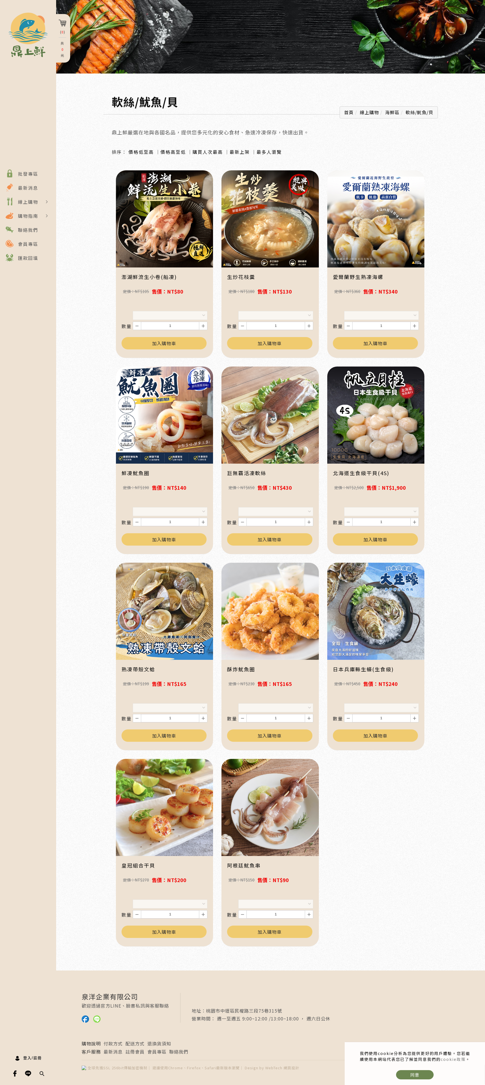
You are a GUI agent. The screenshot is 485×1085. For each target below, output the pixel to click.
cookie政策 (453, 1059)
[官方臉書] (15, 1073)
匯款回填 (28, 258)
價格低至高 (141, 151)
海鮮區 (392, 112)
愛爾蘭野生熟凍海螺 (358, 276)
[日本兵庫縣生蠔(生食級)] (375, 610)
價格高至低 (173, 151)
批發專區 (28, 173)
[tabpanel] (270, 37)
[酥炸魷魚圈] (270, 610)
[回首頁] (28, 34)
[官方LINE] (28, 1073)
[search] (42, 1074)
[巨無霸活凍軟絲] (270, 414)
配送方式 (135, 1043)
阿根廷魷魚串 (244, 865)
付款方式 (113, 1043)
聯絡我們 (28, 229)
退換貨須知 (159, 1043)
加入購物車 (164, 343)
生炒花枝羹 (241, 276)
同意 (414, 1075)
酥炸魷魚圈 (241, 669)
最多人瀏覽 (269, 151)
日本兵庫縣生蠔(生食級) (363, 669)
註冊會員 (135, 1051)
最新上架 (240, 151)
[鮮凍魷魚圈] (164, 414)
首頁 (349, 112)
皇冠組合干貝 (138, 865)
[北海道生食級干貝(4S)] (375, 414)
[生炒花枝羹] (270, 218)
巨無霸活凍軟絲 (246, 473)
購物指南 (28, 215)
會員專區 (28, 244)
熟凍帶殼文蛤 (138, 669)
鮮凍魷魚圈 (136, 473)
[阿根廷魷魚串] (270, 807)
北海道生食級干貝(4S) (361, 473)
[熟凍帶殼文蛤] (164, 610)
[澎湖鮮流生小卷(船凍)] (164, 218)
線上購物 (28, 201)
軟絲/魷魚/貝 (419, 112)
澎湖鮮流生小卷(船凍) (149, 276)
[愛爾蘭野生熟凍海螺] (375, 218)
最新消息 (28, 187)
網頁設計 (291, 1067)
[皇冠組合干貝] (164, 807)
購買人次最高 (208, 151)
